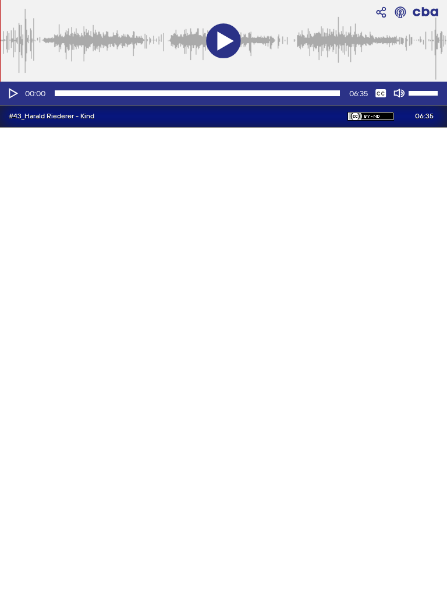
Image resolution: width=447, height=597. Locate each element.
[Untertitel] (380, 93)
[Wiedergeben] (12, 93)
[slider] (425, 92)
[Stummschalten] (399, 93)
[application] (223, 93)
